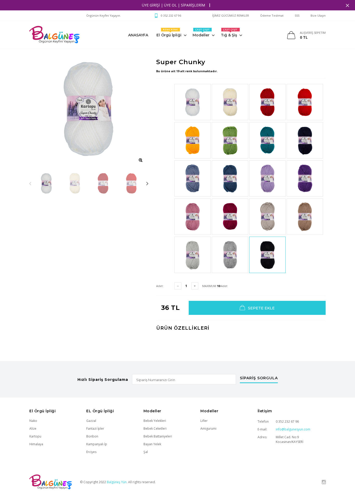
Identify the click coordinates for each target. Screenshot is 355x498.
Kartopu (35, 436)
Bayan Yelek (152, 444)
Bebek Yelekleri (154, 421)
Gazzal (91, 421)
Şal (145, 452)
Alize (32, 428)
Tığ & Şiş (229, 32)
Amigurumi (208, 428)
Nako (33, 421)
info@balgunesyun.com (293, 429)
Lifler (204, 421)
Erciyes (91, 452)
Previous (30, 183)
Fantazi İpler (95, 428)
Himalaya (36, 444)
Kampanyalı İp (96, 444)
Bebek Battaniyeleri (157, 436)
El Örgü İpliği (168, 32)
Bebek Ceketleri (155, 428)
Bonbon (92, 436)
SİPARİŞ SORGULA (259, 378)
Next (147, 183)
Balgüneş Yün (117, 482)
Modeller (201, 32)
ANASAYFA (138, 35)
